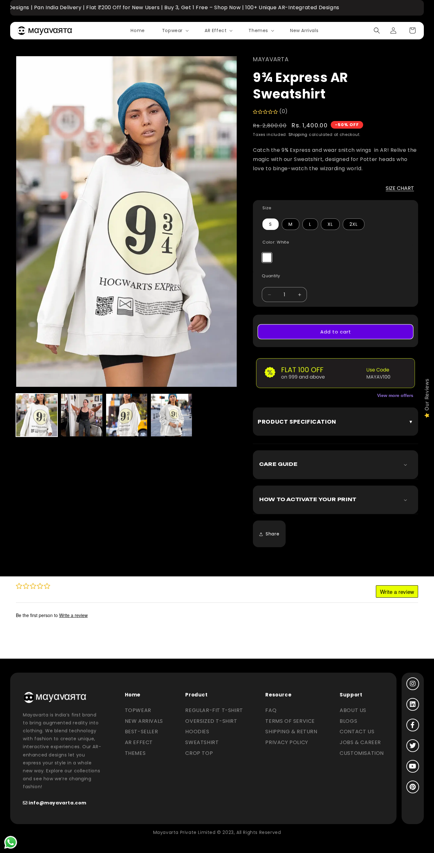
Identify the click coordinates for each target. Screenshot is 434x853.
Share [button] (272, 534)
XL (330, 224)
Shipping (298, 134)
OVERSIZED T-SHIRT (211, 721)
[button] (174, 30)
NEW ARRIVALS (144, 721)
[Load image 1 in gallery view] (37, 415)
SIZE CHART (400, 188)
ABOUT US (353, 710)
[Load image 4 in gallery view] (171, 415)
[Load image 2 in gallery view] (81, 415)
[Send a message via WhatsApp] (10, 842)
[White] (266, 257)
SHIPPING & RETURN (291, 731)
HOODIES (197, 731)
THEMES (135, 753)
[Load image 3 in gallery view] (126, 415)
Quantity (271, 276)
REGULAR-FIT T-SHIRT (214, 710)
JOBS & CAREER (360, 742)
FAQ (270, 710)
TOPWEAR (138, 710)
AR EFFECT (139, 742)
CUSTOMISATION (362, 753)
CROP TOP (199, 753)
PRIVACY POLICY (286, 742)
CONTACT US (357, 731)
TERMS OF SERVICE (290, 721)
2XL (353, 224)
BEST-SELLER (141, 731)
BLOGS (348, 721)
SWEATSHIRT (202, 742)
